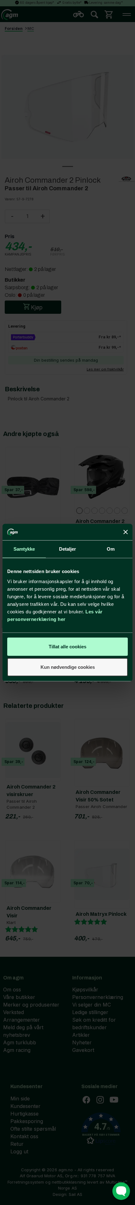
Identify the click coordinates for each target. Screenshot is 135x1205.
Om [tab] (111, 549)
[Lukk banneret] (125, 532)
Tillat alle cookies (67, 646)
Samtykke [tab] (24, 549)
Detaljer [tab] (67, 549)
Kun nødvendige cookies (67, 667)
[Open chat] (121, 1191)
